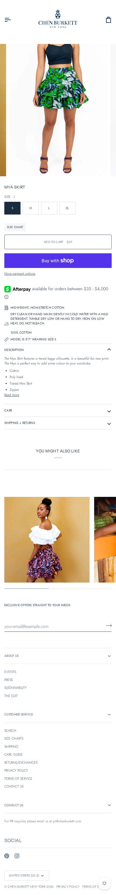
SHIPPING (11, 746)
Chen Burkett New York (27, 886)
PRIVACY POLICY (16, 770)
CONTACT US (13, 786)
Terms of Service (95, 886)
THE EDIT (11, 695)
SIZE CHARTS (13, 738)
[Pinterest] (6, 856)
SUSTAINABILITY (15, 687)
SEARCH (10, 730)
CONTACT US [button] (13, 805)
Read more (11, 394)
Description (14, 350)
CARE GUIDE (13, 754)
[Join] (107, 625)
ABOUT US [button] (11, 656)
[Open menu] (12, 20)
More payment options (19, 273)
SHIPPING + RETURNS (19, 423)
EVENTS (10, 671)
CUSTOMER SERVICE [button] (18, 714)
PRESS (8, 679)
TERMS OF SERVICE (18, 778)
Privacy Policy (68, 886)
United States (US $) (24, 875)
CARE (8, 410)
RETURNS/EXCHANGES (20, 762)
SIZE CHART (15, 227)
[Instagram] (17, 856)
